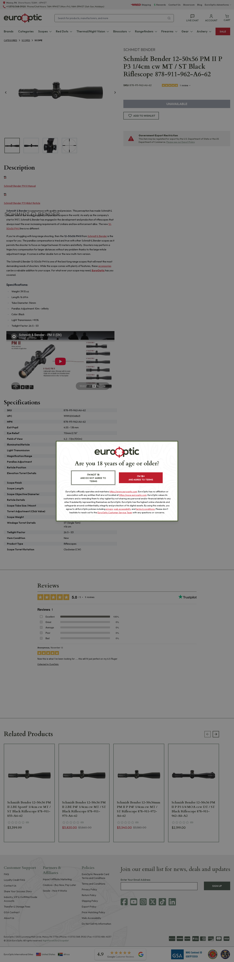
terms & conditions (145, 509)
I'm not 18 (93, 478)
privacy (109, 509)
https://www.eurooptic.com (123, 491)
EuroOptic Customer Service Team (115, 512)
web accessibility (122, 509)
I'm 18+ (141, 478)
